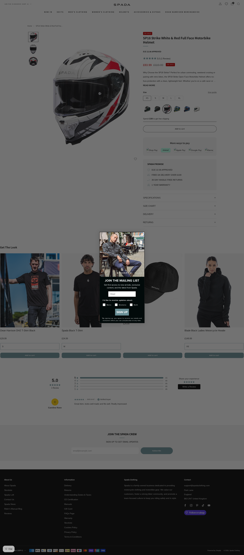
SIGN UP (122, 312)
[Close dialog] (142, 234)
